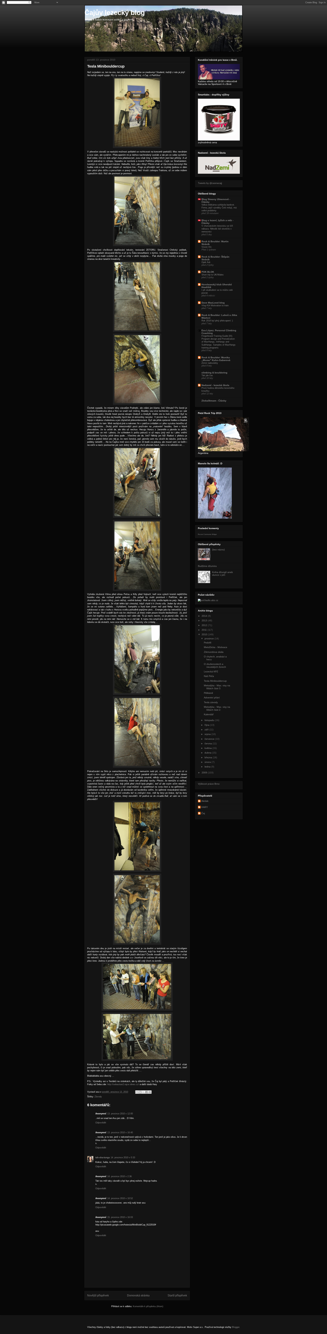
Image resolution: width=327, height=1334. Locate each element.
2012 (205, 625)
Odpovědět (100, 1122)
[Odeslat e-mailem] (137, 1092)
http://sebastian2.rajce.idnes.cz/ (123, 1084)
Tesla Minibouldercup (215, 681)
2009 (205, 772)
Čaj (203, 813)
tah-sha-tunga (102, 1157)
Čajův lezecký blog (114, 12)
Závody (98, 1096)
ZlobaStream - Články (213, 400)
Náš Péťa (209, 676)
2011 (204, 629)
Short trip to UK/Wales (212, 274)
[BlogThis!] (140, 1092)
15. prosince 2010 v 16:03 (120, 1217)
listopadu (210, 720)
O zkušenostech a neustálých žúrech (215, 665)
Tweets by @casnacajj (210, 183)
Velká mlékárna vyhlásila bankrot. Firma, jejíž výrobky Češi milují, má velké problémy (219, 207)
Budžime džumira (207, 566)
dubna (208, 752)
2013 (205, 620)
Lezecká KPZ (211, 671)
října (207, 725)
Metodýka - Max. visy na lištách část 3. (217, 687)
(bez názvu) (218, 549)
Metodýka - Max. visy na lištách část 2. (217, 708)
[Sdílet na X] (143, 1092)
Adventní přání (212, 697)
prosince (209, 638)
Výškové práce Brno (209, 783)
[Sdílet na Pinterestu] (150, 1092)
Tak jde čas (207, 375)
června (209, 743)
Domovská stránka (138, 1295)
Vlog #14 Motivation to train (215, 305)
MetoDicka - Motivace (215, 647)
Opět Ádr (205, 262)
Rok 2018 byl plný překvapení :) (217, 320)
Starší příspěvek (177, 1295)
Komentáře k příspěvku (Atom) (148, 1306)
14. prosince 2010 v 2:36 (119, 1176)
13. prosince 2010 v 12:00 (120, 1113)
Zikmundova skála (213, 652)
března (209, 757)
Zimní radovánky (209, 363)
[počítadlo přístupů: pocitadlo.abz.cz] (208, 600)
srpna (208, 734)
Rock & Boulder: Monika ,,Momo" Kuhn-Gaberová (215, 359)
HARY (204, 807)
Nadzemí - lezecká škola (215, 385)
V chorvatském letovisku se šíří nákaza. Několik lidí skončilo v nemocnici (217, 229)
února (208, 762)
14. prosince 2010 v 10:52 (120, 1198)
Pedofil (207, 642)
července (210, 739)
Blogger (235, 1327)
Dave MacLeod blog (213, 302)
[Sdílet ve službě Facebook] (146, 1092)
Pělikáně (208, 693)
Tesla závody (211, 702)
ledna (208, 766)
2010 (205, 634)
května (208, 748)
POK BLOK (207, 272)
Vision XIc (206, 247)
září (207, 729)
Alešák (204, 801)
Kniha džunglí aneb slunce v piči (222, 573)
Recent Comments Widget (207, 534)
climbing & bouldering (214, 372)
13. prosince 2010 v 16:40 (120, 1132)
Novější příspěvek (98, 1295)
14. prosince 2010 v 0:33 (123, 1157)
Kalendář (209, 714)
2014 (205, 616)
